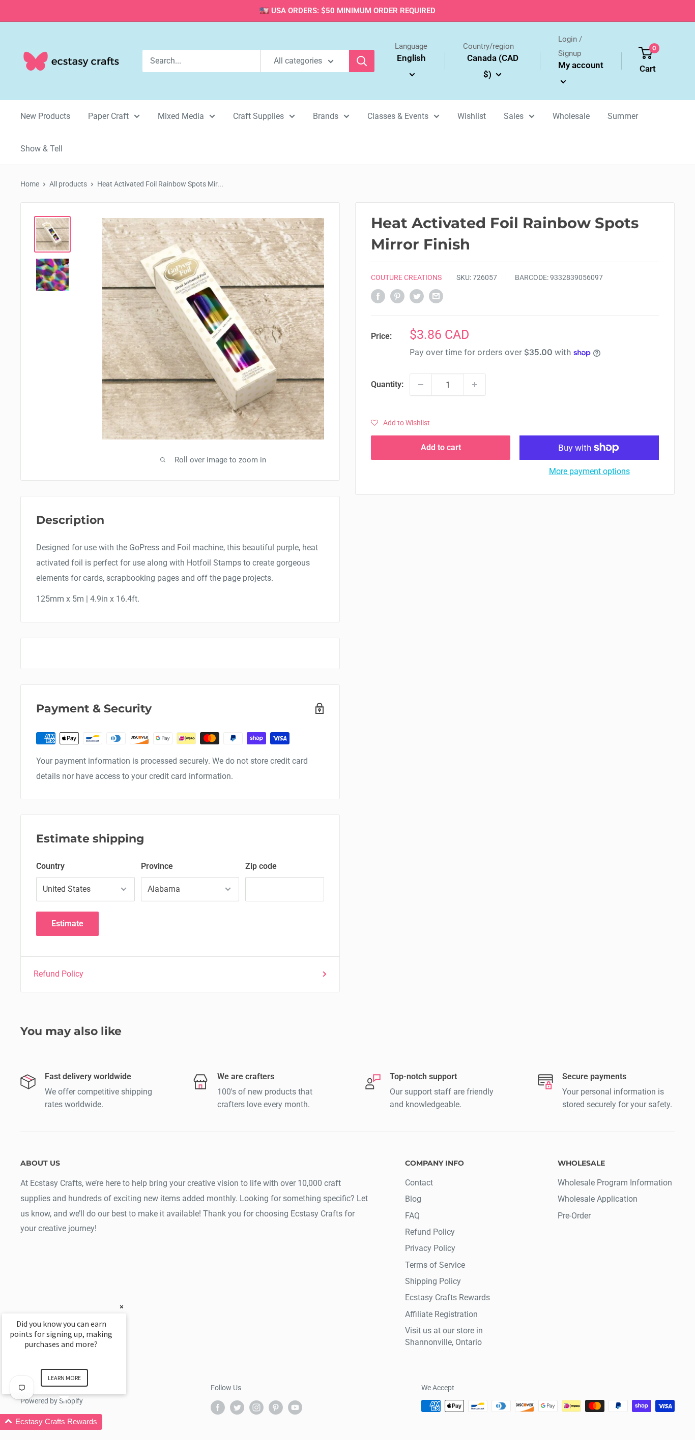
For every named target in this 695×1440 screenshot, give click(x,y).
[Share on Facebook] (378, 295)
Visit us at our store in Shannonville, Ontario (444, 1336)
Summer (622, 116)
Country (50, 866)
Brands (325, 116)
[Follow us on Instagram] (256, 1407)
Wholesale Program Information (615, 1182)
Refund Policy (58, 974)
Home (29, 184)
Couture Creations (406, 277)
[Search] (361, 61)
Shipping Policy (433, 1281)
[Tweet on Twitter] (417, 295)
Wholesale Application (598, 1199)
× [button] (122, 1306)
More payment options (589, 471)
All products (68, 184)
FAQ (412, 1215)
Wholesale (571, 116)
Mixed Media (181, 116)
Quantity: (387, 384)
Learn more (64, 1378)
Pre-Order (574, 1215)
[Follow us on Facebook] (218, 1407)
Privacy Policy (430, 1248)
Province (157, 866)
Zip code (261, 866)
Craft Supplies (258, 116)
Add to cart (441, 447)
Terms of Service (435, 1265)
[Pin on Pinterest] (397, 295)
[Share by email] (436, 295)
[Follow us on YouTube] (295, 1407)
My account (580, 65)
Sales (514, 116)
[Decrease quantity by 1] (420, 384)
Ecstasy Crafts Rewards (447, 1297)
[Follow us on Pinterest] (276, 1407)
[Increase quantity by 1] (474, 384)
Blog (413, 1199)
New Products (45, 116)
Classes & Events (397, 116)
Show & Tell (41, 148)
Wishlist (471, 116)
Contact (419, 1182)
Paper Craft (108, 116)
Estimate (67, 923)
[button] (400, 422)
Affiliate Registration (441, 1314)
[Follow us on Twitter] (237, 1407)
